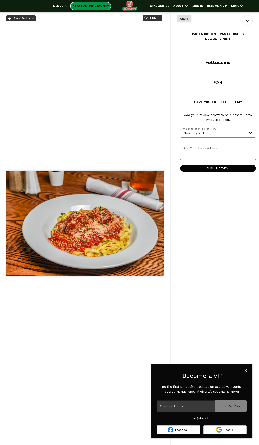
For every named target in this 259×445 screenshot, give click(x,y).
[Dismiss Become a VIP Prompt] (246, 370)
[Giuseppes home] (129, 6)
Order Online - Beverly (91, 6)
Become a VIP (217, 5)
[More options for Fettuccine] (248, 20)
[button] (60, 6)
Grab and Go (159, 5)
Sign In (197, 5)
